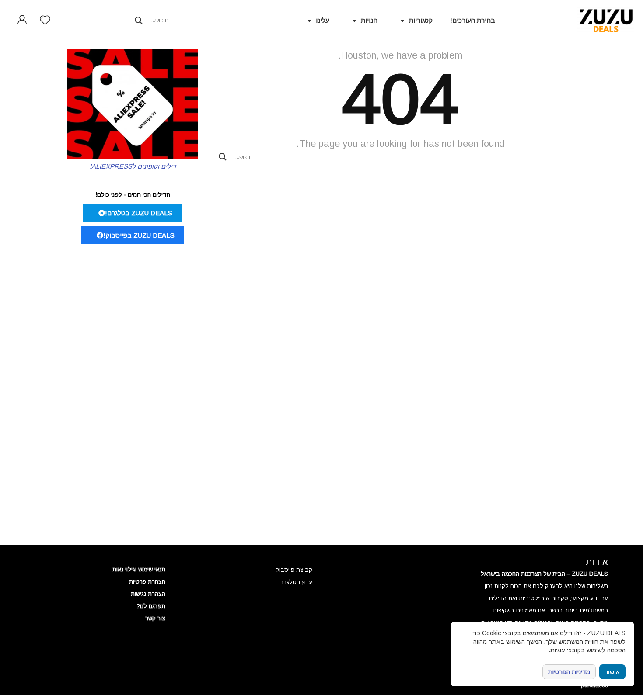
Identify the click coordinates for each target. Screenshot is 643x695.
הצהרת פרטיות (147, 581)
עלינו (322, 20)
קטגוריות (421, 20)
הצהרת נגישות (148, 594)
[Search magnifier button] (139, 20)
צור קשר (155, 618)
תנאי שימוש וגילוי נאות (138, 569)
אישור (612, 672)
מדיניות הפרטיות (569, 671)
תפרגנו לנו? (150, 606)
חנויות (369, 20)
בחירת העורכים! (472, 20)
